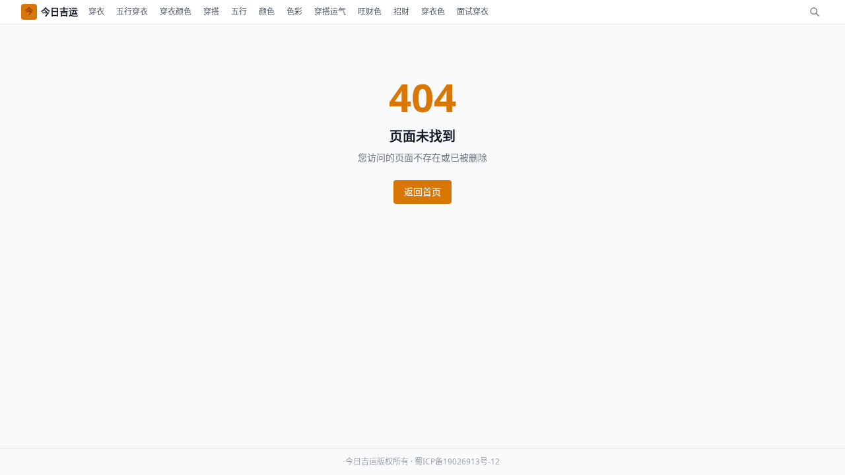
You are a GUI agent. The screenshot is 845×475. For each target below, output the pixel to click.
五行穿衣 (132, 11)
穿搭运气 (330, 11)
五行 (239, 11)
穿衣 (96, 11)
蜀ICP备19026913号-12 (457, 461)
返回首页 (422, 191)
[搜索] (814, 12)
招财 (401, 11)
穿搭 (211, 11)
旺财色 (370, 11)
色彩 (294, 11)
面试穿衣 (473, 11)
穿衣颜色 (175, 11)
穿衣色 (433, 11)
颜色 (267, 11)
